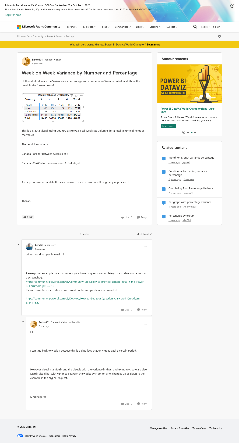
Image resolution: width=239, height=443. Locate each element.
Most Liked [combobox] (144, 234)
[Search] (195, 27)
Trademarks (215, 428)
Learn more (153, 44)
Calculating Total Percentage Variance (190, 188)
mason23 (189, 193)
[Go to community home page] (38, 27)
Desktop (70, 36)
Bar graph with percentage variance (189, 202)
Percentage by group (181, 215)
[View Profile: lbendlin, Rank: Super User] (29, 246)
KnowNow (189, 179)
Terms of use (199, 428)
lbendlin (39, 244)
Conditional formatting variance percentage (187, 173)
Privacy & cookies (180, 428)
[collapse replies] (18, 244)
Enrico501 (37, 59)
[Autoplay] (184, 132)
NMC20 (186, 220)
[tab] (188, 132)
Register (205, 26)
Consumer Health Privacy (62, 435)
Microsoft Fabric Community (30, 36)
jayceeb (186, 162)
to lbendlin (74, 322)
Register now (13, 14)
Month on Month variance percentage (191, 157)
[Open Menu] (219, 36)
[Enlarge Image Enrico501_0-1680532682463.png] (53, 108)
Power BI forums (54, 36)
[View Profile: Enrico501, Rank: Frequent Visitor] (26, 61)
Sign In (216, 26)
